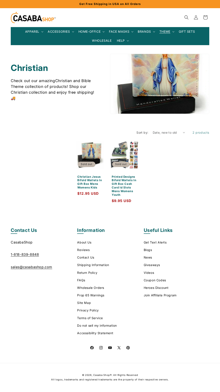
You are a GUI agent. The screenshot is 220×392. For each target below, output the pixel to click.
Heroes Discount (156, 287)
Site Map (84, 303)
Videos (149, 272)
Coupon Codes (155, 280)
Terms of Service (90, 318)
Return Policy (87, 272)
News (148, 257)
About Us (84, 242)
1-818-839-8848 (25, 254)
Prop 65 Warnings (90, 295)
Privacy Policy (88, 310)
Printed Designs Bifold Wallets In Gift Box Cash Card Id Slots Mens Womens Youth (124, 185)
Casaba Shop (101, 375)
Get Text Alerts (155, 242)
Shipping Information (93, 265)
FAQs (81, 280)
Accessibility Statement (95, 333)
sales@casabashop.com (31, 267)
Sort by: (142, 132)
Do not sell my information (97, 325)
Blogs (148, 250)
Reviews (83, 250)
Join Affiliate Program (160, 295)
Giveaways (152, 265)
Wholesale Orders (90, 287)
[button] (34, 31)
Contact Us (85, 257)
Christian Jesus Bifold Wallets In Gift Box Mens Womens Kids (89, 182)
